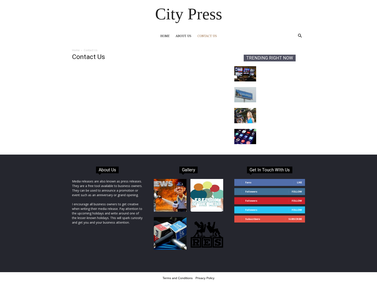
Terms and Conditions (178, 278)
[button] (300, 36)
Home (165, 36)
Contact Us (207, 36)
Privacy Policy (204, 278)
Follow (297, 191)
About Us (183, 36)
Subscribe (295, 219)
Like (299, 182)
